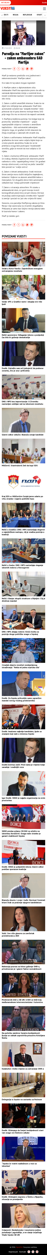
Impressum (13, 1251)
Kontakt (22, 1251)
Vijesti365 (19, 1247)
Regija (15, 15)
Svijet (39, 15)
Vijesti (5, 15)
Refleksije (27, 15)
